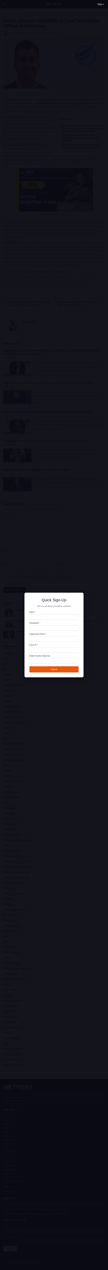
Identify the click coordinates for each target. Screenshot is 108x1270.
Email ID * (33, 645)
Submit (54, 669)
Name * (32, 612)
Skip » (100, 4)
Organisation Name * (37, 634)
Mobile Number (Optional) (39, 656)
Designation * (34, 623)
